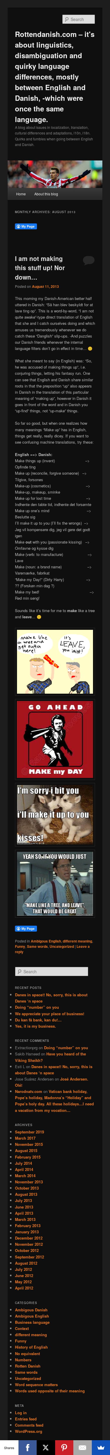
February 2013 (27, 1225)
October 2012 (27, 1250)
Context (22, 1328)
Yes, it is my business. (35, 1026)
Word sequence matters (36, 1384)
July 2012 (23, 1269)
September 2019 (29, 1132)
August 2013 (26, 1194)
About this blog (46, 193)
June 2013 (24, 1207)
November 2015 (29, 1144)
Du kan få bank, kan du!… (38, 1020)
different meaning (77, 941)
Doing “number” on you (37, 1007)
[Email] (82, 1447)
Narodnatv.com (28, 1091)
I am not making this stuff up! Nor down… (40, 267)
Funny (20, 946)
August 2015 (26, 1150)
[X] (46, 1447)
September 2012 (29, 1257)
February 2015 (27, 1157)
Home (21, 193)
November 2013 (29, 1182)
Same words (37, 946)
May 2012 (23, 1281)
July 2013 (23, 1200)
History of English (31, 1347)
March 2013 (25, 1219)
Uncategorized (62, 946)
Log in (21, 1412)
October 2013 (27, 1188)
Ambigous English (46, 941)
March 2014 (25, 1175)
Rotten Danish (27, 1366)
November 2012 (29, 1244)
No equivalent (27, 1353)
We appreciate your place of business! (49, 1013)
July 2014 (23, 1163)
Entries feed (26, 1419)
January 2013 (27, 1232)
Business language (32, 1322)
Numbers (23, 1359)
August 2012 (26, 1263)
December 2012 (29, 1238)
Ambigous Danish (31, 1310)
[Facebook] (27, 1447)
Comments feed (29, 1425)
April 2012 (24, 1288)
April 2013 (24, 1213)
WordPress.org (28, 1431)
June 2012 (24, 1275)
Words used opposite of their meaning (50, 1391)
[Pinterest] (64, 1447)
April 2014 (24, 1169)
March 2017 (25, 1138)
